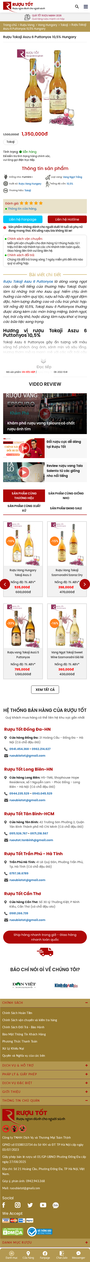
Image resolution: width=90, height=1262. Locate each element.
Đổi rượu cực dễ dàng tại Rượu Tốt (64, 444)
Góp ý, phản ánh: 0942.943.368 (23, 1181)
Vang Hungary (47, 25)
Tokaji (64, 25)
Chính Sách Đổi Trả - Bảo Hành (23, 1027)
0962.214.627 (41, 749)
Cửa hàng (28, 1257)
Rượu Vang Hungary (30, 184)
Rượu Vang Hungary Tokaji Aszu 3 (23, 572)
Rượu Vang (27, 25)
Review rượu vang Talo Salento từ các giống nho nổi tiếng (65, 470)
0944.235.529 (19, 793)
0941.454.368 (19, 749)
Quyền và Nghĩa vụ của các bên (23, 1055)
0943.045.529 (42, 793)
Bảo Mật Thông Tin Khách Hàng (24, 1034)
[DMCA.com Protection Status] (12, 1231)
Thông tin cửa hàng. (22, 208)
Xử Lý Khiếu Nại (13, 1048)
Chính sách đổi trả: (21, 255)
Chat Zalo (61, 1257)
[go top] (84, 1233)
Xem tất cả (45, 689)
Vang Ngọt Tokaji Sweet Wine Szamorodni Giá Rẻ (67, 654)
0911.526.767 (18, 833)
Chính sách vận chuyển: (25, 239)
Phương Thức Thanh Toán (19, 1041)
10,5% (70, 184)
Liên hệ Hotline (67, 219)
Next (85, 584)
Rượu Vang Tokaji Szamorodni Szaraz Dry (67, 572)
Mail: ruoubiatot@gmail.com (21, 1188)
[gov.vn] (39, 1231)
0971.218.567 (39, 833)
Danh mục (12, 1257)
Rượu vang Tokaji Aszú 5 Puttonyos (23, 654)
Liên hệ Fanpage (22, 219)
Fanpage (45, 1257)
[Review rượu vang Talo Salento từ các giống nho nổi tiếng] (24, 471)
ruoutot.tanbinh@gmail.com (31, 840)
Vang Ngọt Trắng (72, 177)
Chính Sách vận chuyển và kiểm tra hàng (29, 1020)
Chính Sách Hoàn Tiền (17, 1013)
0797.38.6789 (18, 873)
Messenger (78, 1257)
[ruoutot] (24, 6)
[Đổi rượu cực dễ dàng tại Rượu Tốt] (24, 447)
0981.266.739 (18, 913)
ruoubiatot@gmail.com (27, 755)
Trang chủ (10, 25)
